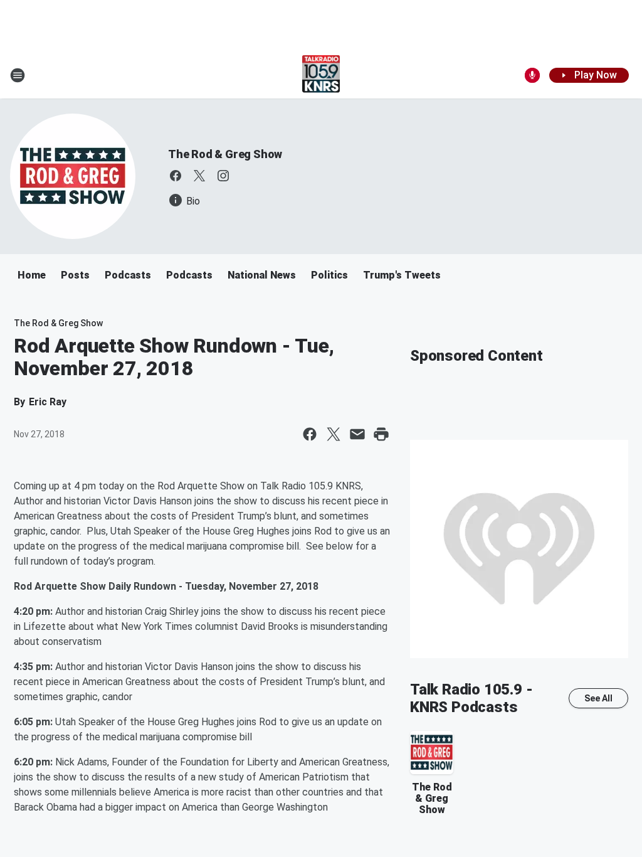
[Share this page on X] (333, 434)
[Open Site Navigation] (17, 75)
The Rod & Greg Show (225, 154)
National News (262, 275)
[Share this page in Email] (357, 434)
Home (32, 275)
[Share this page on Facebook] (309, 434)
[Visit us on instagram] (223, 175)
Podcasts (128, 275)
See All (598, 698)
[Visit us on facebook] (175, 175)
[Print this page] (381, 434)
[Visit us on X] (199, 175)
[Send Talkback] (532, 75)
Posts (75, 275)
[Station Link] (321, 75)
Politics (329, 275)
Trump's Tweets (402, 275)
